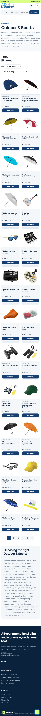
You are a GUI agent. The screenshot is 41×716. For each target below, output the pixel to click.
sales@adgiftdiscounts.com (11, 655)
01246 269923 (35, 1)
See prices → (10, 110)
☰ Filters (6, 57)
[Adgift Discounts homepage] (7, 5)
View (2, 66)
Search (34, 12)
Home (2, 21)
